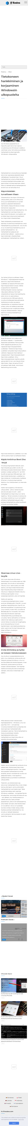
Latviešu (9, 1100)
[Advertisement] (14, 20)
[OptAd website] (22, 171)
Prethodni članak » (7, 919)
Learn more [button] (21, 1119)
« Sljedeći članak (7, 896)
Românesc (11, 1097)
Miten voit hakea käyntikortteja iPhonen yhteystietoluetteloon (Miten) (13, 912)
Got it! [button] (14, 1123)
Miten (10, 72)
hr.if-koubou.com (7, 1111)
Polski (20, 1097)
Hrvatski (8, 1103)
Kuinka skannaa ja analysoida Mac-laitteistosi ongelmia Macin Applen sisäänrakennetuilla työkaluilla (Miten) (13, 934)
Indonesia (19, 1100)
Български (14, 1106)
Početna (3, 72)
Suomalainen (19, 1103)
